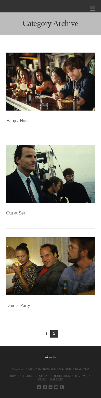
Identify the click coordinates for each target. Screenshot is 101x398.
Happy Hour (17, 120)
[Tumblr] (62, 387)
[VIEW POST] (50, 82)
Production (61, 375)
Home (14, 375)
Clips (42, 379)
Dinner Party (18, 305)
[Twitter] (45, 387)
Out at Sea (15, 212)
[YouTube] (56, 387)
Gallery (56, 379)
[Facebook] (39, 387)
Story (43, 375)
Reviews (81, 375)
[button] (92, 9)
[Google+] (50, 387)
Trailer (28, 375)
